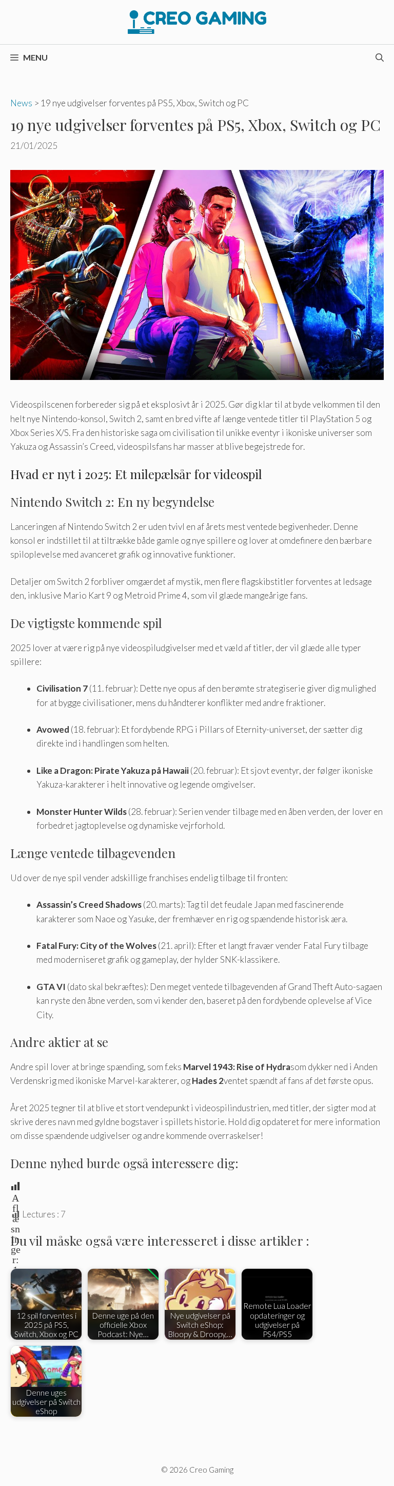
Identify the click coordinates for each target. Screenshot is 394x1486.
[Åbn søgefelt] (379, 57)
